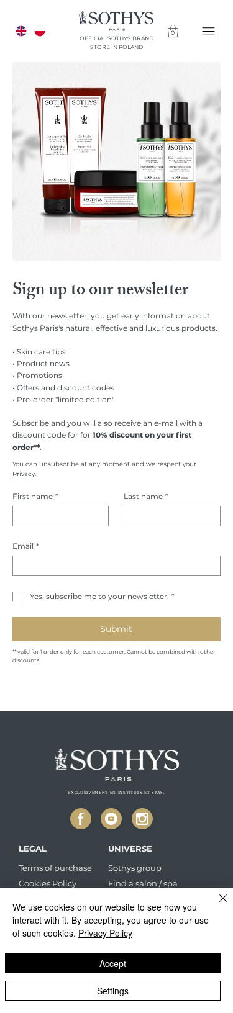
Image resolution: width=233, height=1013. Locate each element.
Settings (113, 990)
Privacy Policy (105, 933)
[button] (173, 31)
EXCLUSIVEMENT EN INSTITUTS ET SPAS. (116, 792)
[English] (21, 31)
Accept (112, 963)
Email (25, 546)
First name (35, 496)
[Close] (80, 818)
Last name (146, 496)
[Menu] (209, 31)
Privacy (23, 474)
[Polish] (39, 31)
